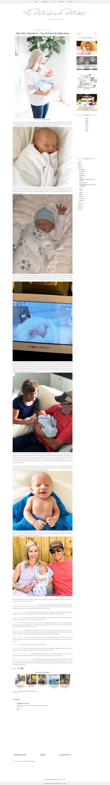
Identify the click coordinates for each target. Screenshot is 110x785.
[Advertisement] (42, 740)
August (80, 177)
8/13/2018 (26, 703)
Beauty (86, 118)
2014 (79, 209)
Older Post (64, 755)
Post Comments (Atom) (28, 761)
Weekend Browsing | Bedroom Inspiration (86, 88)
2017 (79, 203)
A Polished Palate (55, 13)
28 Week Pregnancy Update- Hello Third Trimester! (65, 686)
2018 (79, 168)
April (80, 194)
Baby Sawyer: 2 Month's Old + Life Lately (20, 686)
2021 (79, 162)
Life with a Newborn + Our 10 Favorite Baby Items (87, 185)
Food (36, 1)
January (81, 200)
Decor (61, 1)
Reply (18, 709)
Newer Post (20, 755)
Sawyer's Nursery (83, 182)
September (81, 175)
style (87, 130)
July (80, 188)
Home (43, 755)
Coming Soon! (42, 685)
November (81, 171)
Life (53, 1)
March (80, 196)
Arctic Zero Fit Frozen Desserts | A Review (86, 66)
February (81, 198)
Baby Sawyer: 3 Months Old (31, 686)
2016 (79, 205)
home (86, 129)
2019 (79, 166)
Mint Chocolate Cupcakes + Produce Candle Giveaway (87, 107)
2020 (79, 164)
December (81, 169)
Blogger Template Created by (55, 783)
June (80, 190)
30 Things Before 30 (87, 52)
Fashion (44, 1)
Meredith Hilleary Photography (43, 119)
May (80, 192)
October (81, 173)
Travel (70, 1)
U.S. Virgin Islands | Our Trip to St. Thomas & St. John (54, 686)
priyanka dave (20, 703)
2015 (79, 207)
